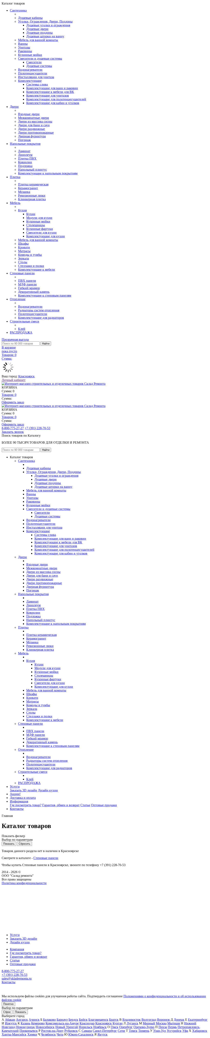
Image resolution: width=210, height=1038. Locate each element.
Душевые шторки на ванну (45, 36)
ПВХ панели (27, 280)
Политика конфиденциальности (24, 883)
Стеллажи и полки (31, 266)
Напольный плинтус (32, 169)
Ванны (23, 43)
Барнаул (62, 1019)
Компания (17, 949)
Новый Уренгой (66, 1027)
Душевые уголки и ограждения (48, 25)
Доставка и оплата (23, 797)
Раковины (25, 51)
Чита (60, 1034)
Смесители (34, 62)
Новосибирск (45, 1027)
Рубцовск (71, 1030)
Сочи (121, 1030)
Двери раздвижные (31, 129)
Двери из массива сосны (35, 121)
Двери (14, 106)
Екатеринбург (198, 1019)
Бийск (83, 1019)
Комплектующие (30, 80)
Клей (21, 329)
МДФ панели (27, 284)
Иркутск (11, 1023)
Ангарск (22, 1019)
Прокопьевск (28, 1030)
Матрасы (24, 251)
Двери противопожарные (36, 132)
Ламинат (24, 151)
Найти (45, 343)
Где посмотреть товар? (25, 805)
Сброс (7, 1012)
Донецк (179, 1019)
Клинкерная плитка (32, 199)
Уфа (185, 1030)
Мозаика (24, 192)
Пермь (172, 1027)
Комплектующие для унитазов (47, 95)
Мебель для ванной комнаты (38, 40)
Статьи (85, 805)
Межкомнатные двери (33, 117)
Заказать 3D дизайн (23, 790)
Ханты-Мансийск (14, 1034)
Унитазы (24, 47)
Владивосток (131, 1019)
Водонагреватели (30, 69)
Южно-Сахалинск (81, 1034)
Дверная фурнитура (32, 136)
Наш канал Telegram (16, 894)
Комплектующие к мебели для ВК (50, 92)
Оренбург (126, 1027)
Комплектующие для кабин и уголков (52, 103)
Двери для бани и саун (34, 125)
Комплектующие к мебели (36, 269)
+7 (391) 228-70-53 (37, 428)
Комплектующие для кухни (45, 236)
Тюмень (143, 1030)
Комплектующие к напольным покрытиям (48, 173)
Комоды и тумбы (30, 254)
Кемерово (38, 1023)
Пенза (163, 1027)
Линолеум (25, 155)
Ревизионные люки (31, 195)
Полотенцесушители (32, 73)
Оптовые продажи (104, 805)
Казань (25, 1023)
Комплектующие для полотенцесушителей (56, 99)
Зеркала (23, 258)
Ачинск (34, 1019)
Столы (22, 262)
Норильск (85, 1027)
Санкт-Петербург (105, 1030)
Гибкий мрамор (29, 288)
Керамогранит (28, 188)
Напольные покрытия (25, 143)
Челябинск (48, 1034)
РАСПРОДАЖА (21, 332)
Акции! (15, 794)
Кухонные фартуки (39, 229)
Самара (87, 1030)
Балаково (49, 1019)
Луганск (132, 1023)
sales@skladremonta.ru (17, 978)
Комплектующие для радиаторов (41, 317)
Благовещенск (98, 1019)
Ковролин (25, 162)
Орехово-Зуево (144, 1027)
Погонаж (24, 140)
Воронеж (163, 1019)
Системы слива (37, 84)
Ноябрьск (100, 1027)
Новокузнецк (25, 1027)
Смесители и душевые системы (40, 58)
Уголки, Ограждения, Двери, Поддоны (45, 21)
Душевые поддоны (39, 32)
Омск (114, 1027)
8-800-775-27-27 (13, 428)
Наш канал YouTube (16, 890)
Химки (32, 1034)
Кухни (30, 214)
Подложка (25, 166)
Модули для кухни (39, 217)
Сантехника (18, 10)
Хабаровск (199, 1030)
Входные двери (29, 114)
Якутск (102, 1034)
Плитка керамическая (33, 184)
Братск (114, 1019)
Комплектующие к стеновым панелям (44, 295)
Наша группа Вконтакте (18, 886)
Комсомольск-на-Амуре (62, 1023)
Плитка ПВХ (27, 158)
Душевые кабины (30, 18)
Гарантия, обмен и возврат (61, 805)
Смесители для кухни (41, 232)
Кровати (24, 247)
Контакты (17, 809)
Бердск (73, 1019)
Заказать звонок (13, 432)
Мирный (149, 1023)
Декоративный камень (33, 291)
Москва (161, 1023)
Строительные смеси (24, 321)
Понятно (8, 1004)
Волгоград (149, 1019)
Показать (20, 1012)
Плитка (15, 177)
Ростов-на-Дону (52, 1030)
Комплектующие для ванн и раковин (52, 88)
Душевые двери (37, 29)
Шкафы (23, 243)
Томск (133, 1030)
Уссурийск (174, 1030)
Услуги (15, 786)
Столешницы (35, 225)
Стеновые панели (22, 273)
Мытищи (173, 1023)
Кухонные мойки (30, 55)
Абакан (10, 1019)
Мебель (15, 203)
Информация (19, 801)
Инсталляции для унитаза (36, 77)
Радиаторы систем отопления (38, 310)
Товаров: (9, 395)
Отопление (17, 299)
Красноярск (26, 376)
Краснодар (87, 1023)
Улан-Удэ (159, 1030)
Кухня (22, 210)
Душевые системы (39, 66)
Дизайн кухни (48, 790)
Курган (118, 1023)
